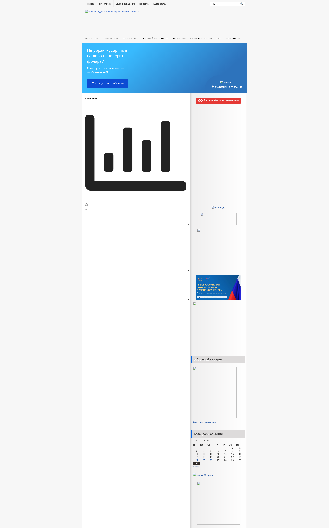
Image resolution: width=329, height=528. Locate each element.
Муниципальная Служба (201, 38)
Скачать (197, 421)
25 (204, 460)
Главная (88, 38)
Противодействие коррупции (155, 38)
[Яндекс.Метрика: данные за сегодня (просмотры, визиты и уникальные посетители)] (203, 475)
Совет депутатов (130, 38)
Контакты (144, 4)
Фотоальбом (105, 4)
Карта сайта (159, 4)
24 (197, 460)
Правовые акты (179, 38)
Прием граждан (233, 38)
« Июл (196, 466)
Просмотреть (210, 421)
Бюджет (219, 38)
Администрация (112, 38)
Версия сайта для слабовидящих (221, 100)
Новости (90, 4)
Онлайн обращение (125, 4)
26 (211, 460)
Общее (98, 38)
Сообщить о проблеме (108, 83)
